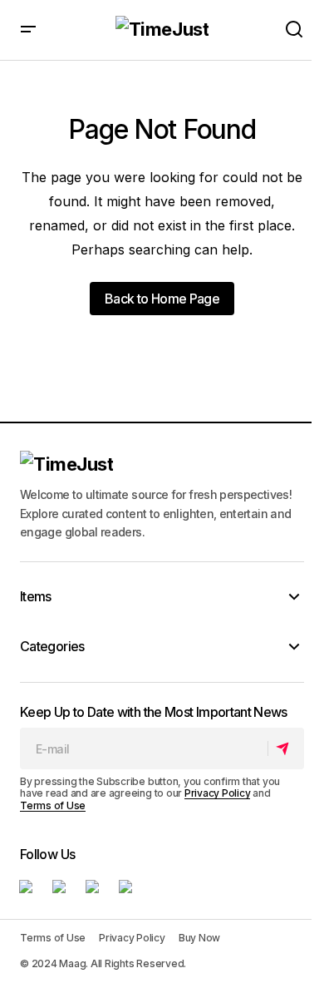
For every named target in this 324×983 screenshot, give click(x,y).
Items (36, 596)
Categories (52, 646)
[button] (28, 30)
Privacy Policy (217, 793)
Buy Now (199, 937)
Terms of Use (53, 805)
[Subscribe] (285, 748)
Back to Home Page (162, 298)
